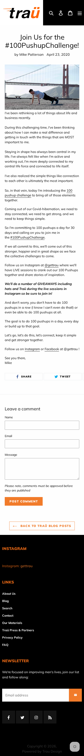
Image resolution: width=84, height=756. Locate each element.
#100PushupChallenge (27, 237)
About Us (9, 594)
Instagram (32, 349)
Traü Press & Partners (18, 630)
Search (7, 608)
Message (11, 455)
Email (8, 436)
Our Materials (12, 623)
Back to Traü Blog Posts (45, 526)
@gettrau (52, 265)
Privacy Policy (12, 637)
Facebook (52, 349)
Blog (5, 601)
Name (9, 417)
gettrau (26, 566)
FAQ (5, 645)
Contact (7, 615)
